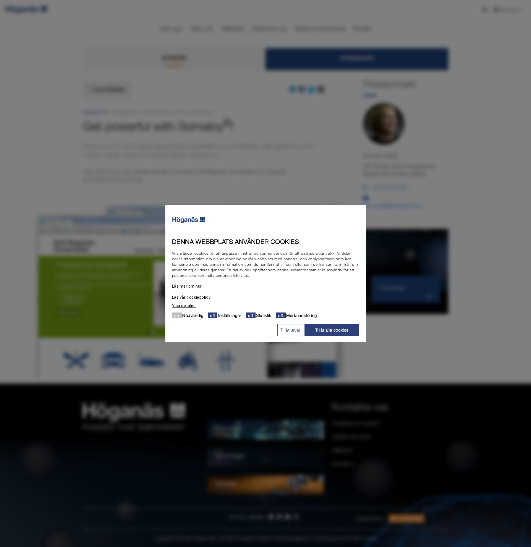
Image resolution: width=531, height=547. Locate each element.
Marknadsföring (301, 315)
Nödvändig (192, 315)
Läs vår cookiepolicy (191, 297)
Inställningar (229, 315)
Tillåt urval (290, 329)
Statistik (263, 315)
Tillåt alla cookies (331, 329)
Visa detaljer (184, 305)
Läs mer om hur (187, 286)
